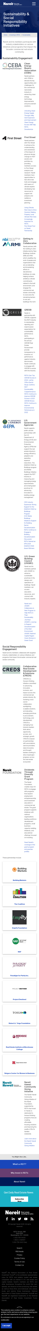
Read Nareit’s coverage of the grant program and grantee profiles (29, 847)
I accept (6, 1326)
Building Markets (19, 880)
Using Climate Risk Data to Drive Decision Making (30, 210)
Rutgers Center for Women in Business (19, 1073)
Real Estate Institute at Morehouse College (19, 1048)
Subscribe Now (19, 1200)
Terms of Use (19, 1262)
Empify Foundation (19, 928)
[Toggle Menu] (34, 4)
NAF (19, 952)
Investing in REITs (15, 35)
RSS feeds (20, 1251)
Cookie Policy (19, 1258)
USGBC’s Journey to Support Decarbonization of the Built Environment (30, 626)
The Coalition (19, 904)
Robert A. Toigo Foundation (19, 1023)
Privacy (19, 1255)
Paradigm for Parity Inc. (19, 976)
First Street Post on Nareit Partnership (29, 228)
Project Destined (19, 999)
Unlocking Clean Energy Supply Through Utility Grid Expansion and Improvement (30, 115)
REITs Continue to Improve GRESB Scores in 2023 (30, 396)
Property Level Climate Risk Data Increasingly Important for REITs (30, 219)
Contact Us (19, 1265)
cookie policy (5, 1320)
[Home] (12, 3)
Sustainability (26, 35)
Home (5, 35)
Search (19, 1248)
